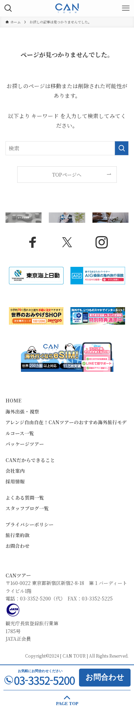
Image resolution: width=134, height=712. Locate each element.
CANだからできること (30, 460)
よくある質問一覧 (24, 497)
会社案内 (15, 470)
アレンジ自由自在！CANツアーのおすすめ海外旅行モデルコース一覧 (66, 427)
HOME (13, 400)
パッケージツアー (24, 443)
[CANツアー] (67, 8)
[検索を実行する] (122, 148)
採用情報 (15, 481)
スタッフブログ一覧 (27, 508)
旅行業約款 (17, 535)
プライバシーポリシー (29, 524)
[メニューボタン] (126, 8)
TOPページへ (66, 174)
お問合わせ (17, 545)
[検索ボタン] (8, 8)
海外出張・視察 (22, 411)
